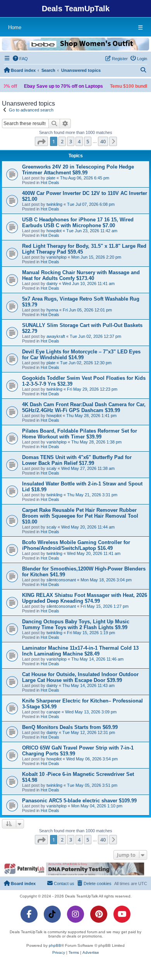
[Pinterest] (98, 914)
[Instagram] (75, 914)
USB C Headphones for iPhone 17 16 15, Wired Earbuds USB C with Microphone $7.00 (78, 222)
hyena (52, 310)
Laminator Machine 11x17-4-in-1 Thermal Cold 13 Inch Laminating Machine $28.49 (80, 651)
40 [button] (103, 141)
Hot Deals (50, 182)
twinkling (54, 204)
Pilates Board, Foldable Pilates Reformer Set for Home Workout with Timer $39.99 (79, 434)
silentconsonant (61, 579)
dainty (52, 283)
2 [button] (62, 141)
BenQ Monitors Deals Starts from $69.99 (70, 727)
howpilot (54, 230)
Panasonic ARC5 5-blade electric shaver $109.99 (79, 800)
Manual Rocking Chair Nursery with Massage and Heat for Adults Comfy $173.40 (81, 275)
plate (50, 178)
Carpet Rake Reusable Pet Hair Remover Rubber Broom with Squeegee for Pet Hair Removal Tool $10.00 (80, 516)
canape (53, 712)
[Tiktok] (52, 914)
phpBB (55, 945)
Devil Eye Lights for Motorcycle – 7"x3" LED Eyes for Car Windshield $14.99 (81, 354)
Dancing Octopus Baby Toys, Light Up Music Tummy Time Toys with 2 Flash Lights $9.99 (75, 624)
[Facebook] (29, 914)
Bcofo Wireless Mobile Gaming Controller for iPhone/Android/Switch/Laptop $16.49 (76, 545)
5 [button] (87, 141)
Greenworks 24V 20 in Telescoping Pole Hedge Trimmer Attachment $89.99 (78, 170)
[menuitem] (20, 58)
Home (14, 27)
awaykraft (55, 336)
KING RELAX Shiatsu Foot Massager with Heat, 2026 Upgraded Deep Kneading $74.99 (84, 598)
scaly (51, 468)
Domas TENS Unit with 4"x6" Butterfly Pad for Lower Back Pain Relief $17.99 (77, 460)
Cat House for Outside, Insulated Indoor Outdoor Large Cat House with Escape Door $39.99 (80, 677)
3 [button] (70, 141)
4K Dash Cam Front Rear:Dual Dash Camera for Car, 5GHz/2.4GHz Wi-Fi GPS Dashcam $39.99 (84, 407)
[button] (41, 141)
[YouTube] (121, 914)
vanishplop (56, 257)
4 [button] (79, 141)
